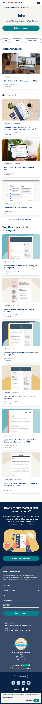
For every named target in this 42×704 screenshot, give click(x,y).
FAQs (6, 616)
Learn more (28, 700)
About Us (7, 609)
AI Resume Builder (8, 7)
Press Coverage (9, 632)
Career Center (19, 7)
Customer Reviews (10, 636)
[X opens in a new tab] (18, 683)
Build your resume (21, 558)
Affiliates (7, 628)
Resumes (16, 40)
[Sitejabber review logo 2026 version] (21, 643)
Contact (7, 624)
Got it (36, 700)
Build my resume (21, 28)
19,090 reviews (15, 668)
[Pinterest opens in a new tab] (29, 683)
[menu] (38, 3)
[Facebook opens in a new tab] (13, 683)
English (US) (22, 676)
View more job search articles (19, 219)
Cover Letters (32, 40)
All (6, 40)
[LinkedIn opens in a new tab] (24, 683)
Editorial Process (9, 620)
